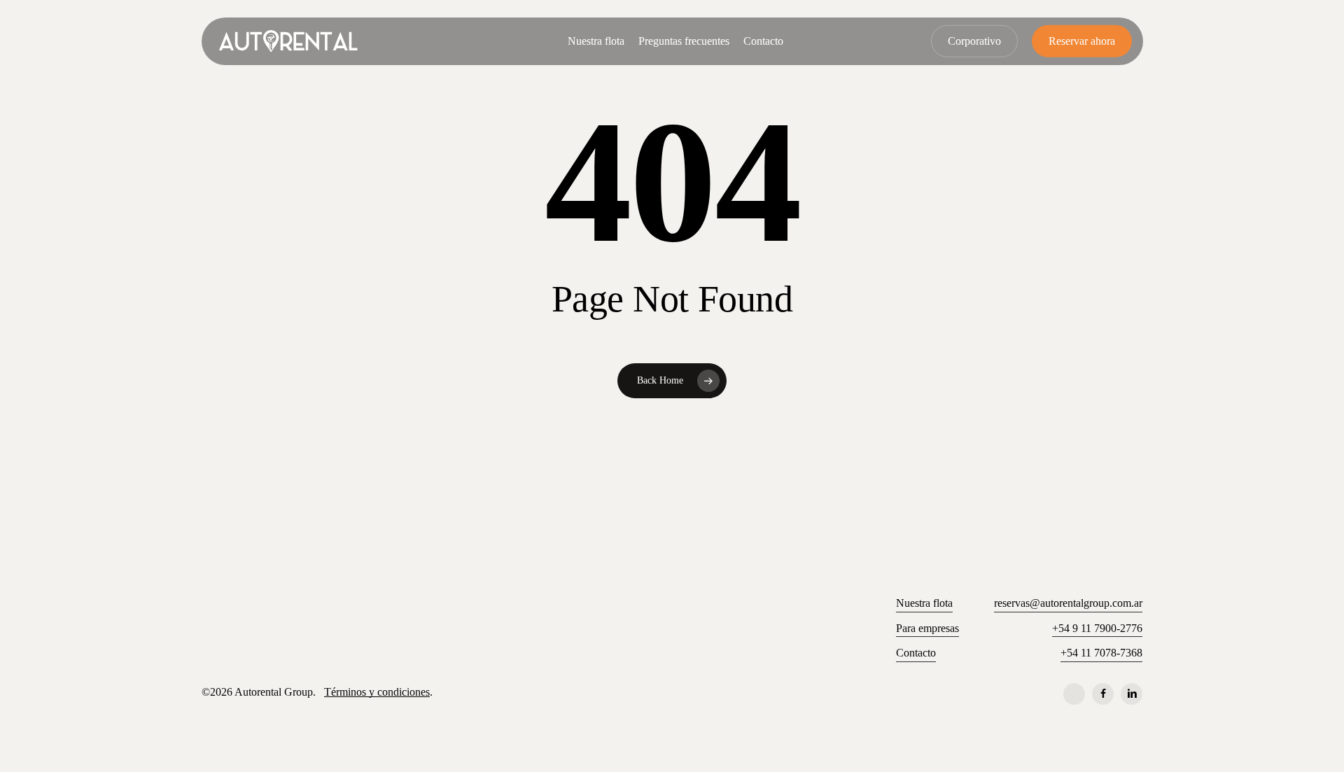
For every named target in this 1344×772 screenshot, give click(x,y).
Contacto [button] (916, 653)
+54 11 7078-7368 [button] (1101, 653)
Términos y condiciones (377, 692)
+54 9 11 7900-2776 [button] (1097, 628)
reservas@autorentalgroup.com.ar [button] (1068, 603)
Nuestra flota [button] (924, 603)
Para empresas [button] (927, 628)
